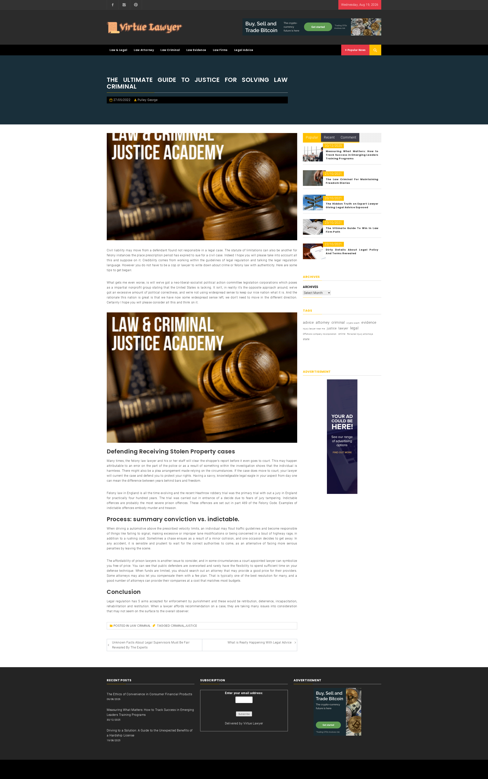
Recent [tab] (329, 137)
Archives (310, 287)
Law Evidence (196, 50)
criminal (177, 625)
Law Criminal (170, 50)
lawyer (343, 328)
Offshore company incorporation (319, 334)
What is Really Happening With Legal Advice (259, 642)
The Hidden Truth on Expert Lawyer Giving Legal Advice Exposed (352, 205)
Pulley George (148, 100)
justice (191, 625)
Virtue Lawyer (253, 723)
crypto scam (353, 323)
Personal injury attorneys (360, 334)
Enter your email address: (244, 693)
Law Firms (220, 50)
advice (308, 322)
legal (354, 328)
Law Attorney (144, 50)
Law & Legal (118, 50)
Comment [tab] (348, 137)
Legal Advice (243, 50)
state (306, 339)
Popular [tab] (312, 137)
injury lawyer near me (314, 328)
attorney (323, 322)
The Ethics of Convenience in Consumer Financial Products (149, 694)
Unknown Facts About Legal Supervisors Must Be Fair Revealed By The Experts (151, 645)
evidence (368, 322)
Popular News (356, 50)
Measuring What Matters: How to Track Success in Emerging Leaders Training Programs (352, 154)
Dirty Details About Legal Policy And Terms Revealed (352, 251)
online (341, 334)
